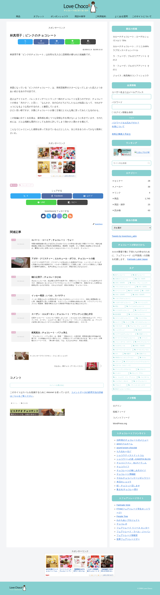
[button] (88, 41)
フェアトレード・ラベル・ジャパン (133, 532)
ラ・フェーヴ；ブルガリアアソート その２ (131, 58)
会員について (118, 126)
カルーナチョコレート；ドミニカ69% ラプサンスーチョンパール (131, 48)
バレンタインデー (27, 185)
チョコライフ (123, 467)
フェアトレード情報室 (127, 535)
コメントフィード (121, 417)
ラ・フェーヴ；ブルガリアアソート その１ (131, 68)
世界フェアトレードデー (128, 539)
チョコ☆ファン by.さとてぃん (132, 463)
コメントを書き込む (56, 385)
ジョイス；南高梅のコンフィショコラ (131, 75)
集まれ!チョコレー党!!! (127, 489)
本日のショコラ (124, 482)
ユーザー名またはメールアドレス (127, 92)
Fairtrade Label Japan (137, 259)
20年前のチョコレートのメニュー (132, 440)
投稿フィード (119, 412)
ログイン (117, 406)
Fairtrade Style (123, 505)
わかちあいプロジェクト (128, 520)
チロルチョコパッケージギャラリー (133, 478)
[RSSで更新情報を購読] (70, 216)
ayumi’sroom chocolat (127, 448)
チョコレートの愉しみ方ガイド (131, 470)
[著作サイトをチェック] (43, 216)
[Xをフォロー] (48, 216)
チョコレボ (122, 524)
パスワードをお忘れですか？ (125, 123)
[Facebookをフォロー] (54, 216)
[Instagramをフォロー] (59, 216)
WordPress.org (120, 423)
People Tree (122, 516)
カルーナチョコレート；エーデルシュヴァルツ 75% (131, 38)
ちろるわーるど (124, 451)
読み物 (15, 185)
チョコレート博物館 (126, 474)
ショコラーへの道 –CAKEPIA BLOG (134, 459)
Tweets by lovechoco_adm (124, 236)
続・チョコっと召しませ (128, 486)
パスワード (117, 102)
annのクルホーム (125, 444)
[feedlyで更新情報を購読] (65, 216)
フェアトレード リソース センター (133, 528)
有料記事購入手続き (121, 134)
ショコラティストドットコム (130, 455)
